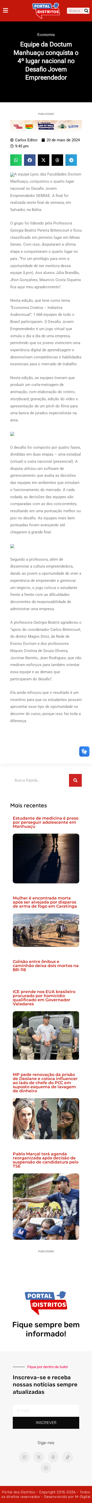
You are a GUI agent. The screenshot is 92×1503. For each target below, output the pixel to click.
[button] (16, 160)
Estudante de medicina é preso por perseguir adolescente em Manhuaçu (45, 822)
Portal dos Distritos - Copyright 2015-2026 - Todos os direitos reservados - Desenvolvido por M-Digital (45, 1494)
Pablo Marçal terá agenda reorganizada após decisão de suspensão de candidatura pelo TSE (45, 1160)
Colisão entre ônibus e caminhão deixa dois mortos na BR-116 (46, 965)
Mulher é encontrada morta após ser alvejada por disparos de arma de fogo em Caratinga (45, 902)
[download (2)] (46, 125)
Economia (46, 34)
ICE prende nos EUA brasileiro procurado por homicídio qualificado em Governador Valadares (44, 997)
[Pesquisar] (86, 11)
